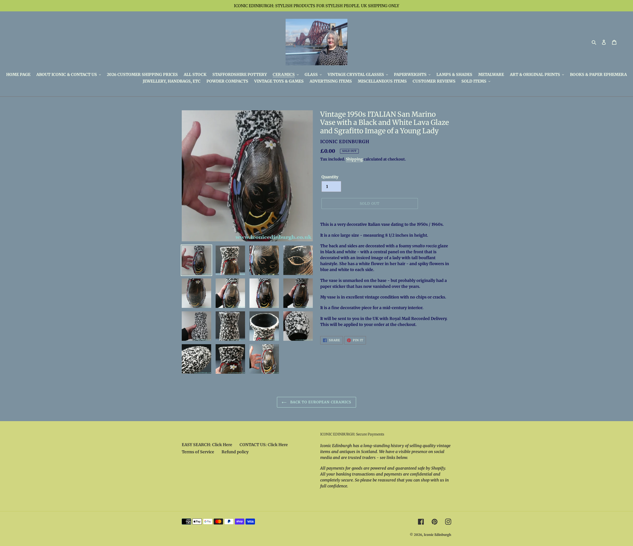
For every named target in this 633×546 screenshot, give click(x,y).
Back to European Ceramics (320, 402)
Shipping (354, 159)
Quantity (329, 176)
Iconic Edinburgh (437, 535)
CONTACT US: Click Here (264, 444)
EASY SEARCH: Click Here (207, 444)
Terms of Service (198, 451)
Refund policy (235, 451)
